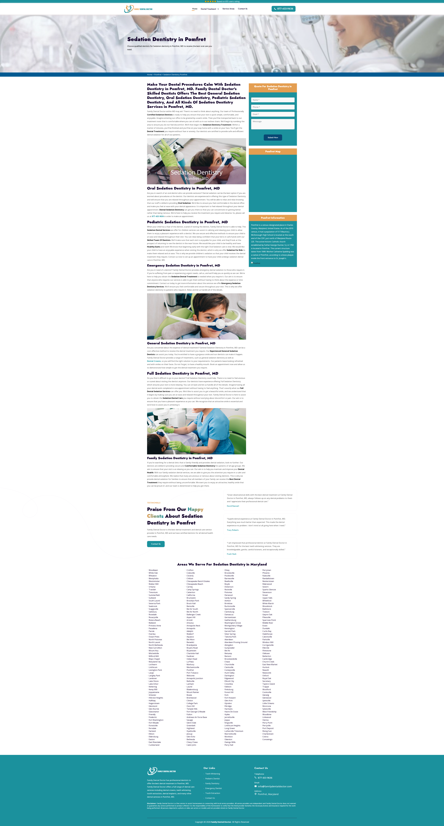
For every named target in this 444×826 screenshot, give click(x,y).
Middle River (267, 623)
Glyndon (228, 703)
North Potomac (155, 639)
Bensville (190, 606)
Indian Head (192, 659)
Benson (228, 656)
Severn (265, 587)
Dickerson (229, 587)
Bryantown (191, 650)
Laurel (189, 686)
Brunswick (191, 598)
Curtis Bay (266, 631)
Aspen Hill (191, 617)
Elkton (151, 734)
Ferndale (152, 728)
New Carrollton (155, 648)
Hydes (227, 714)
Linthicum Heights (232, 725)
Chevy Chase (192, 742)
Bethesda (191, 739)
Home (194, 8)
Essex (264, 625)
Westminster (154, 581)
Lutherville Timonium (234, 731)
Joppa (227, 720)
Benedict (190, 642)
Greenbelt (191, 725)
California (191, 595)
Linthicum (153, 667)
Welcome (190, 675)
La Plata (190, 661)
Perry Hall (229, 745)
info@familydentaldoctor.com (275, 786)
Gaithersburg (230, 620)
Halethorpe (267, 634)
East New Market (269, 664)
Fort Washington (156, 720)
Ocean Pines (154, 636)
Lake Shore (154, 681)
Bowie (189, 695)
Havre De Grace (231, 711)
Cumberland (154, 745)
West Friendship (269, 711)
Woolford (266, 689)
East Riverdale (155, 742)
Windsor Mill (267, 642)
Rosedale (153, 614)
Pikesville (266, 617)
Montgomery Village (233, 625)
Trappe (265, 686)
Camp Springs (193, 589)
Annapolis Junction (195, 678)
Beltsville (190, 681)
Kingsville (229, 722)
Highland (190, 728)
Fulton (189, 714)
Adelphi (190, 631)
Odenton (228, 739)
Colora (265, 736)
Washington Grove (233, 623)
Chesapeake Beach (195, 584)
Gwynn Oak (267, 614)
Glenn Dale (191, 722)
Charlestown (267, 734)
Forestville (153, 725)
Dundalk (266, 628)
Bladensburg (192, 689)
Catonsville (267, 636)
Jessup (189, 734)
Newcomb (266, 673)
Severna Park (154, 603)
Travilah (152, 589)
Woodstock (267, 606)
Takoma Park (230, 636)
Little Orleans (268, 703)
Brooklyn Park (193, 600)
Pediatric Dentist (212, 778)
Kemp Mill (153, 689)
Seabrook (153, 606)
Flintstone (266, 650)
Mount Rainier (193, 692)
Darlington (229, 675)
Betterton (266, 656)
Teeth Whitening (212, 773)
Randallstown (268, 578)
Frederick (153, 717)
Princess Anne (155, 625)
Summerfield (154, 595)
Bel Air (227, 650)
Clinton (190, 700)
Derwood (229, 595)
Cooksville (266, 692)
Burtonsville (230, 606)
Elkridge (228, 706)
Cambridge (267, 659)
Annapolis (191, 628)
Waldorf (190, 634)
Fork (226, 695)
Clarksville (229, 667)
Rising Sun (267, 731)
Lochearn (153, 664)
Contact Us (242, 8)
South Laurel (154, 600)
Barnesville (229, 578)
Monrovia (266, 706)
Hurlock (265, 667)
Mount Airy (153, 650)
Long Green (230, 728)
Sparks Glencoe (269, 589)
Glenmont (153, 706)
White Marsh (268, 603)
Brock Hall (191, 603)
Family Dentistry (212, 783)
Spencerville (230, 609)
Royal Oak (266, 678)
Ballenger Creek (194, 614)
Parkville (266, 639)
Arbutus (190, 623)
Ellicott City (229, 681)
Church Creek (268, 661)
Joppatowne (154, 692)
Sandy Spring (230, 598)
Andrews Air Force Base (197, 717)
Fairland (152, 731)
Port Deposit (268, 728)
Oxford (265, 675)
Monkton (229, 736)
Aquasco (190, 636)
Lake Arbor (153, 684)
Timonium (153, 592)
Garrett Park (230, 631)
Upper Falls (267, 598)
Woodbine (266, 714)
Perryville (266, 725)
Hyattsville (191, 731)
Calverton (191, 592)
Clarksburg (229, 611)
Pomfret (157, 74)
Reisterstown (268, 581)
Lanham (190, 684)
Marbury (190, 664)
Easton (152, 739)
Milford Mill (154, 656)
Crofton (190, 570)
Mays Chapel (154, 659)
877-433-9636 (285, 8)
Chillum (190, 578)
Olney (227, 570)
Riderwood (267, 584)
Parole (151, 631)
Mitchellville (154, 653)
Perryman (266, 570)
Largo (151, 673)
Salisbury (153, 611)
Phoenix (266, 573)
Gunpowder (230, 648)
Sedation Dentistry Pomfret (175, 74)
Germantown (230, 617)
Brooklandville (231, 659)
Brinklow (228, 603)
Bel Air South (192, 609)
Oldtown (266, 653)
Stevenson (267, 592)
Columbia (229, 684)
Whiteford (266, 600)
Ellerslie (265, 648)
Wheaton (153, 575)
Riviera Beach (154, 620)
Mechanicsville (193, 667)
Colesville (191, 573)
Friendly (152, 714)
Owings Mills (230, 742)
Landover (153, 678)
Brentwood (191, 698)
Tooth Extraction (212, 793)
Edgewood (229, 678)
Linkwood (266, 717)
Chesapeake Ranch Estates (198, 581)
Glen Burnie (154, 709)
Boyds (227, 584)
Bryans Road (192, 648)
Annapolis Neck (193, 625)
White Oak (153, 573)
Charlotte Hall (193, 653)
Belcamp (228, 653)
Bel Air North (192, 611)
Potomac (228, 592)
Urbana (152, 587)
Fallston (228, 686)
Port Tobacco (192, 673)
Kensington (230, 628)
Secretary (266, 681)
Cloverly (190, 575)
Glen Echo (191, 736)
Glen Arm (229, 700)
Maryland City (155, 661)
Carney (190, 587)
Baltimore (266, 609)
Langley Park (154, 675)
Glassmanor (154, 711)
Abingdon (229, 645)
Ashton (228, 600)
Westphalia (153, 578)
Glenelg (265, 695)
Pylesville (266, 575)
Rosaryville (153, 617)
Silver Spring (230, 634)
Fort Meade (154, 722)
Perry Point (267, 722)
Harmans (229, 709)
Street (265, 595)
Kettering (153, 686)
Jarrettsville (229, 717)
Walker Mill (153, 584)
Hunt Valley (229, 673)
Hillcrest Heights (156, 698)
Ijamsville (266, 700)
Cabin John (191, 745)
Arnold (189, 620)
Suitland (152, 598)
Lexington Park (155, 670)
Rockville (228, 589)
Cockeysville (230, 670)
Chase (227, 661)
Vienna (265, 720)
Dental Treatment (208, 9)
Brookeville (229, 573)
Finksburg (229, 689)
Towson (266, 611)
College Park (192, 703)
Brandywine (192, 645)
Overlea (152, 634)
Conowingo (267, 739)
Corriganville (268, 645)
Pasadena (153, 628)
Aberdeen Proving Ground (236, 642)
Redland (152, 623)
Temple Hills (192, 709)
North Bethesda (156, 645)
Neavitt (265, 670)
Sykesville (266, 709)
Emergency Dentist (213, 788)
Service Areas (228, 8)
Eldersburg (153, 736)
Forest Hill (229, 692)
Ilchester (152, 695)
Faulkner (190, 656)
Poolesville (229, 575)
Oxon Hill (190, 706)
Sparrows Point (269, 620)
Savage (190, 720)
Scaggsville (153, 609)
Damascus (229, 614)
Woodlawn (153, 570)
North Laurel (154, 642)
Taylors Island (268, 684)
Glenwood (266, 698)
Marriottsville (230, 734)
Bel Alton (190, 639)
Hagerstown (154, 703)
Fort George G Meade (196, 711)
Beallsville (229, 581)
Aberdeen (229, 639)
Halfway (152, 700)
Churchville (229, 664)
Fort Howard (230, 698)
